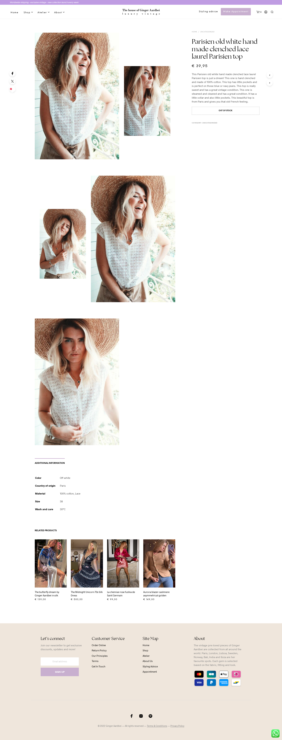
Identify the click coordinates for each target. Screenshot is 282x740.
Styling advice (208, 11)
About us (148, 661)
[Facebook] (12, 73)
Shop (27, 12)
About (58, 12)
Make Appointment (235, 11)
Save (13, 90)
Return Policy (99, 650)
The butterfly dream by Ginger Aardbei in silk (47, 593)
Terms (95, 661)
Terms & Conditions (157, 726)
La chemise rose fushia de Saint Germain (121, 593)
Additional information (50, 463)
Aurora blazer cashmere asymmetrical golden (156, 593)
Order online (99, 645)
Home (14, 12)
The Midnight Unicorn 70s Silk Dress (87, 593)
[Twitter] (12, 81)
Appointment (150, 671)
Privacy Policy (177, 726)
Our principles (100, 655)
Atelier (42, 12)
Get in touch (98, 666)
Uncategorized (207, 32)
